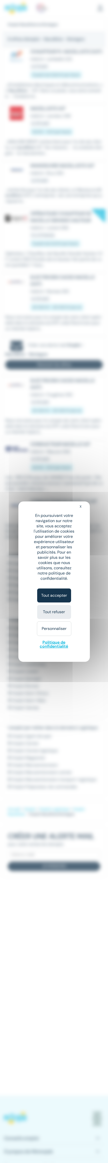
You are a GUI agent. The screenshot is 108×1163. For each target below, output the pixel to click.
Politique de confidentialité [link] (54, 644)
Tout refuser (54, 611)
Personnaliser (54, 628)
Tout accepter (54, 595)
